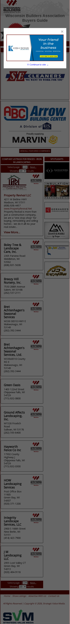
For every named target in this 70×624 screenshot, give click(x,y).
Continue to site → (38, 64)
